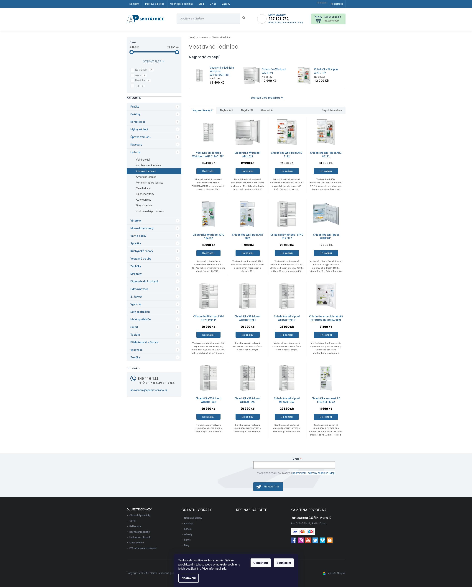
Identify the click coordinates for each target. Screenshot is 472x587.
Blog (186, 545)
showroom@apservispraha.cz (148, 390)
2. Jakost (136, 296)
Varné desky (138, 236)
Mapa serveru (136, 542)
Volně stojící (143, 159)
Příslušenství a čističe (144, 342)
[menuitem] (134, 4)
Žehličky (135, 266)
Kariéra (188, 528)
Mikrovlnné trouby (142, 228)
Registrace (337, 3)
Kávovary (136, 144)
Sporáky (135, 243)
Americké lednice (146, 176)
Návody (188, 534)
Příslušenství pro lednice (150, 211)
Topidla (135, 334)
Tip (139, 85)
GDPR (132, 521)
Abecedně (266, 110)
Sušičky (135, 114)
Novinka (142, 80)
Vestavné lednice (146, 171)
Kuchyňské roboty (141, 251)
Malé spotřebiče (140, 319)
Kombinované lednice (148, 165)
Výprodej (136, 304)
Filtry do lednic (144, 205)
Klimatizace (137, 121)
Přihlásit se (271, 486)
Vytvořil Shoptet (337, 573)
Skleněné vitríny (145, 193)
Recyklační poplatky (139, 531)
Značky (135, 357)
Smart (134, 327)
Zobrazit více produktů (265, 98)
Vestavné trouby (140, 258)
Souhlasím (284, 563)
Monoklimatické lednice (149, 182)
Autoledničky (143, 199)
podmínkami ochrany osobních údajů (313, 472)
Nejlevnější (226, 110)
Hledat (245, 18)
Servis (187, 539)
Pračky (134, 106)
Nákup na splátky (193, 518)
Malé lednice (143, 188)
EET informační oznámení (143, 548)
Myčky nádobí (139, 129)
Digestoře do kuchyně (144, 281)
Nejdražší (247, 110)
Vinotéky (135, 220)
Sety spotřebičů (140, 312)
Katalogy (188, 523)
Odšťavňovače (139, 289)
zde (223, 568)
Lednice (135, 152)
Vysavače (136, 350)
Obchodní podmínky (139, 515)
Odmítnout (260, 563)
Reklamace (135, 526)
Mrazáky (136, 274)
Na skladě (143, 70)
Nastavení (189, 578)
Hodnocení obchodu (140, 537)
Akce (140, 75)
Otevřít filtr (152, 61)
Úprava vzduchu (140, 137)
